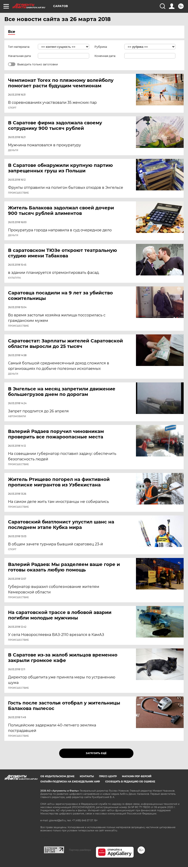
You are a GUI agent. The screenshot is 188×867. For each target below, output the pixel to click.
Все (11, 31)
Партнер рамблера (80, 849)
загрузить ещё (96, 753)
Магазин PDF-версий (136, 776)
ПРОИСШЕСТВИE (18, 193)
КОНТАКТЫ (87, 776)
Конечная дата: (105, 56)
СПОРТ (12, 108)
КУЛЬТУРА (14, 278)
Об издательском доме (57, 776)
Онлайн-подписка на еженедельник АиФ (70, 781)
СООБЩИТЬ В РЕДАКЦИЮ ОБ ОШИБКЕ (130, 781)
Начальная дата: (19, 56)
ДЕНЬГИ (13, 150)
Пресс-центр (108, 776)
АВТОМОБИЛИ (17, 416)
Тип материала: (19, 46)
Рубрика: (101, 46)
